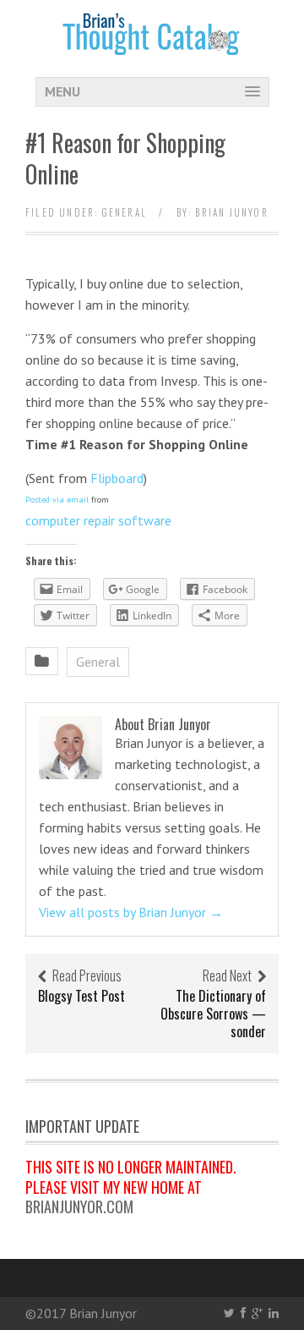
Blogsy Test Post (81, 996)
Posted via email (57, 499)
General (124, 212)
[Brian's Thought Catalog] (152, 44)
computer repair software (98, 520)
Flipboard (117, 478)
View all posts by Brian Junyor (131, 912)
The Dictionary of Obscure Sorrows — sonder (213, 1013)
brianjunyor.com (79, 1206)
